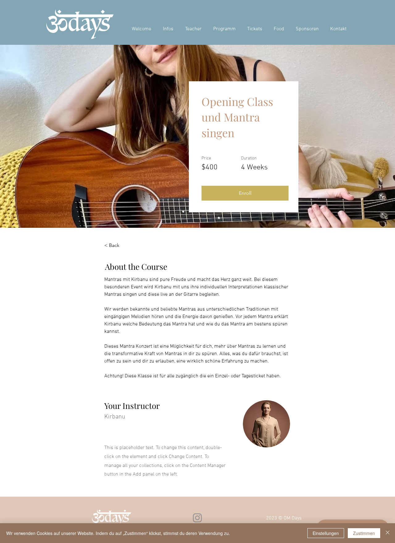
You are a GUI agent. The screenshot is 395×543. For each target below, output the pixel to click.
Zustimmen (364, 533)
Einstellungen (326, 533)
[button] (245, 193)
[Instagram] (197, 518)
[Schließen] (387, 533)
